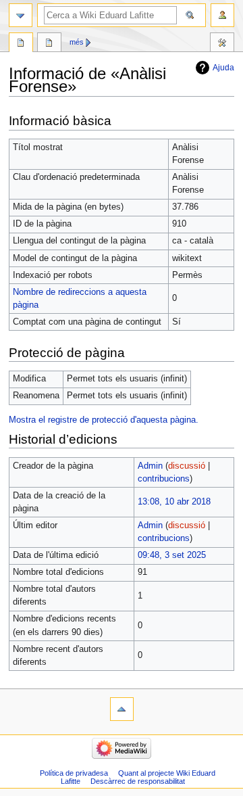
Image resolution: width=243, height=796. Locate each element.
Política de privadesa (74, 773)
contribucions (164, 479)
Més (77, 42)
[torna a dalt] (122, 709)
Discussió (49, 44)
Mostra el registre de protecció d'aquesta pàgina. (103, 420)
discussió (186, 466)
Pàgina (20, 44)
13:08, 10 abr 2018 (174, 502)
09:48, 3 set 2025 (172, 555)
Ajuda (223, 67)
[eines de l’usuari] (222, 15)
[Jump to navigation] (20, 15)
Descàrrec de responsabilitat (137, 781)
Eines (222, 44)
